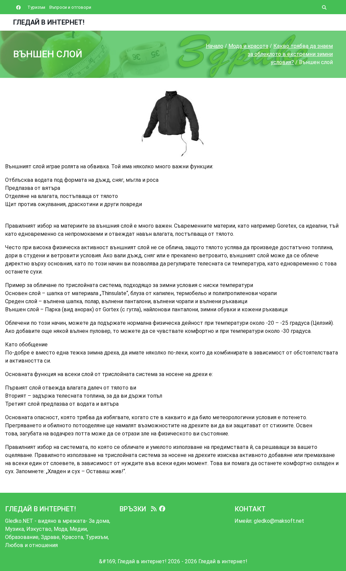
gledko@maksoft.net (279, 521)
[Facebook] (162, 509)
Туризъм (36, 7)
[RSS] (153, 509)
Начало (214, 46)
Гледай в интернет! (48, 22)
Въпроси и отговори (70, 7)
